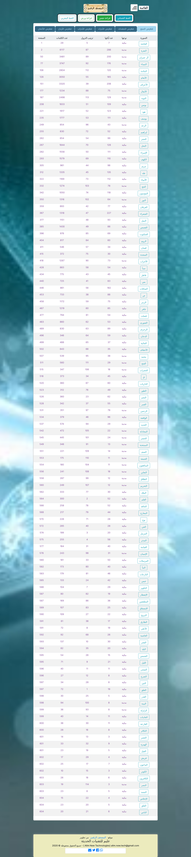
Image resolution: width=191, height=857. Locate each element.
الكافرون (144, 778)
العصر (144, 737)
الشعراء (143, 213)
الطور (143, 390)
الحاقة (144, 506)
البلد (144, 649)
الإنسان (143, 554)
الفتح (144, 363)
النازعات (144, 574)
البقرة (144, 50)
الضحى (144, 669)
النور (144, 200)
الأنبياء (144, 179)
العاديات (144, 717)
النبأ (143, 567)
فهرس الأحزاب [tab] (85, 29)
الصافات (144, 288)
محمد (143, 356)
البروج (144, 615)
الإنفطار (143, 594)
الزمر (143, 302)
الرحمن (143, 411)
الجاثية (144, 343)
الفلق (143, 805)
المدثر (144, 540)
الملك (143, 492)
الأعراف (144, 84)
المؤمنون (144, 193)
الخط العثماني (123, 18)
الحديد (144, 424)
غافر (144, 309)
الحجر (143, 139)
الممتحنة (144, 445)
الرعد (143, 125)
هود (143, 111)
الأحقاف (144, 350)
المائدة (144, 71)
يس (143, 281)
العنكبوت (144, 234)
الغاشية (143, 635)
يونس (143, 105)
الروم (143, 241)
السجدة (143, 254)
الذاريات (144, 384)
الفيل (143, 751)
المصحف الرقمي (98, 837)
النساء (144, 64)
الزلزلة (144, 710)
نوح (143, 520)
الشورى (143, 322)
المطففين (143, 601)
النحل (143, 145)
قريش (144, 758)
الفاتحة (144, 43)
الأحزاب (143, 261)
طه (143, 173)
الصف (144, 452)
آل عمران (143, 57)
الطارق (144, 622)
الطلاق (144, 479)
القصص (143, 227)
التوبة (143, 98)
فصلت (144, 315)
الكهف (144, 159)
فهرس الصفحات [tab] (126, 29)
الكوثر (144, 771)
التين (144, 683)
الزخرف (144, 329)
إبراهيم (144, 132)
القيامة (144, 547)
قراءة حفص (104, 18)
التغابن (144, 472)
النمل (143, 220)
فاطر (143, 275)
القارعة (143, 724)
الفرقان (143, 207)
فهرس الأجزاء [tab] (105, 29)
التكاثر (144, 730)
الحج (144, 186)
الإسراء (144, 152)
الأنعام (144, 77)
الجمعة (144, 458)
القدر (144, 696)
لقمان (144, 247)
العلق (143, 690)
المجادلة (144, 431)
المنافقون (143, 465)
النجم (143, 397)
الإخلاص (143, 798)
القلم (144, 499)
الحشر (144, 438)
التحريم (143, 486)
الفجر (143, 642)
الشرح (144, 676)
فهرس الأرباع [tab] (64, 29)
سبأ (143, 268)
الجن (144, 526)
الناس (144, 812)
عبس (143, 581)
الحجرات (144, 370)
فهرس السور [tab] (146, 29)
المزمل (143, 533)
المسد (144, 792)
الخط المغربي (67, 18)
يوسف (144, 118)
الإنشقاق (144, 608)
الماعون (144, 764)
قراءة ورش (86, 18)
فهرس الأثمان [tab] (45, 29)
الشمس (143, 656)
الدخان (144, 336)
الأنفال (144, 91)
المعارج (143, 513)
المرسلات (143, 560)
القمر (143, 404)
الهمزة (144, 744)
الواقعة (144, 418)
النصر (143, 785)
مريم (144, 166)
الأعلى (144, 628)
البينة (144, 703)
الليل (144, 662)
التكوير (144, 588)
